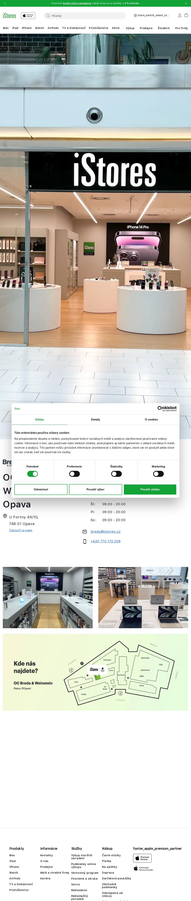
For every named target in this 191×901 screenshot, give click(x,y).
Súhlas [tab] (39, 419)
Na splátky (109, 866)
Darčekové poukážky (116, 878)
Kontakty (46, 855)
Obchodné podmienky (109, 886)
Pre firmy (181, 28)
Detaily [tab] (95, 419)
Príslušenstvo (98, 27)
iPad (15, 27)
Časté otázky (111, 855)
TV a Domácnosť (73, 27)
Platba (106, 861)
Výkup (130, 28)
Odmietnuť (41, 489)
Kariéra (45, 878)
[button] (5, 3)
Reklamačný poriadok (79, 897)
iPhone (27, 27)
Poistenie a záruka (84, 878)
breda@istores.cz (106, 531)
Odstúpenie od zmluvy (112, 894)
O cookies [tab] (151, 419)
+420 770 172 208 (106, 541)
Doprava (108, 872)
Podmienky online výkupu (83, 866)
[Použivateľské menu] (179, 16)
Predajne (146, 28)
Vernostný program (84, 872)
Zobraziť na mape (20, 530)
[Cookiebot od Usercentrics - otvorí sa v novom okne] (160, 409)
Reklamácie (79, 890)
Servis (75, 884)
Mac (6, 27)
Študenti (164, 28)
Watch (39, 27)
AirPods (53, 27)
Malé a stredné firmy (54, 872)
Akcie (116, 27)
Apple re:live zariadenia (77, 3)
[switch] (74, 474)
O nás (44, 861)
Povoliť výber (95, 489)
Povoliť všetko (149, 489)
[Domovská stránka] (19, 15)
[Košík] (184, 14)
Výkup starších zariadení (82, 857)
